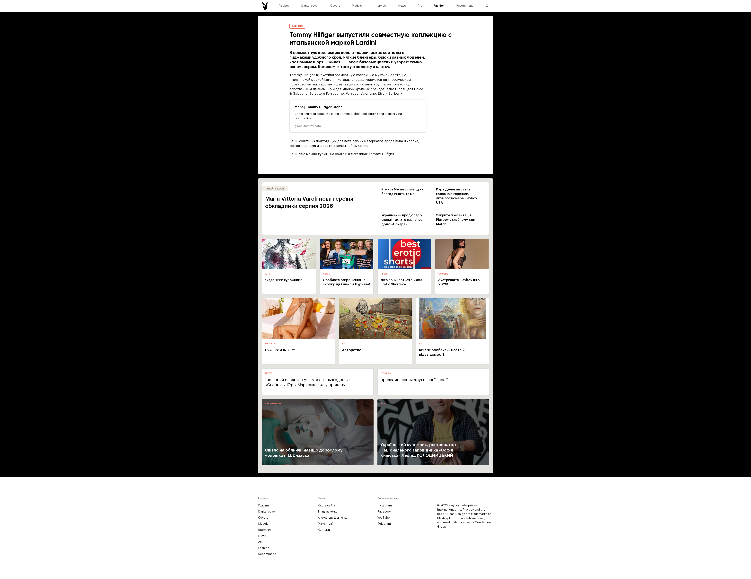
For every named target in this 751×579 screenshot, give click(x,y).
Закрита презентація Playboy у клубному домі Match (456, 220)
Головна (263, 505)
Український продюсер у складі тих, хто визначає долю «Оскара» (401, 220)
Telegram (384, 523)
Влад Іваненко (327, 511)
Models (357, 5)
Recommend (464, 5)
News (402, 5)
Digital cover (310, 5)
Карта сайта (326, 505)
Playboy (283, 5)
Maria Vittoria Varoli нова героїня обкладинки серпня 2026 (309, 202)
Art (420, 5)
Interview (380, 5)
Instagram (384, 505)
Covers (335, 5)
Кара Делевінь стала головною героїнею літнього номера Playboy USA (456, 196)
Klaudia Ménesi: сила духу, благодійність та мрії (402, 192)
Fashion (439, 5)
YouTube (383, 517)
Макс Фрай (325, 523)
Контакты (324, 529)
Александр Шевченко (333, 517)
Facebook (384, 511)
